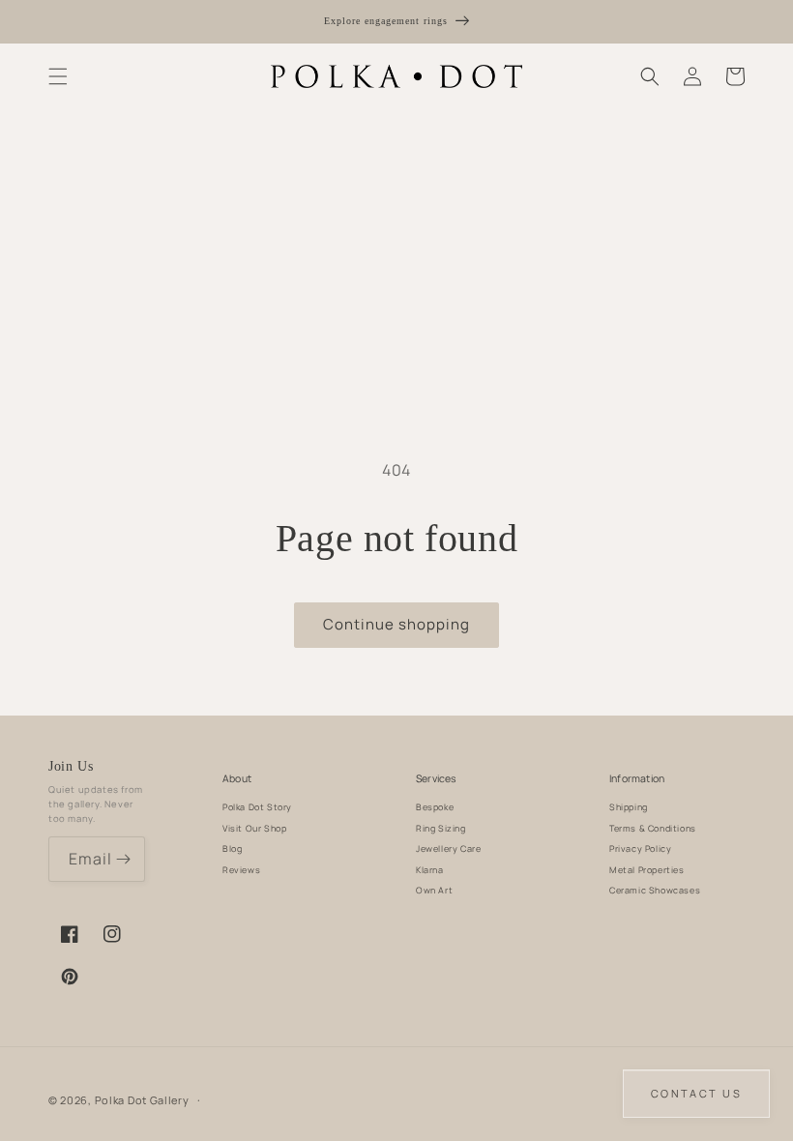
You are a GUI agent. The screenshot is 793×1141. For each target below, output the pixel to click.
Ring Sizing (441, 828)
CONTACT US (696, 1093)
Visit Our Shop (254, 828)
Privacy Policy (640, 848)
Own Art (434, 890)
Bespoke (435, 807)
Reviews (241, 869)
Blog (232, 848)
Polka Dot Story (257, 807)
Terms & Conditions (652, 828)
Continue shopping (396, 624)
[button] (58, 76)
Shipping (628, 807)
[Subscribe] (123, 859)
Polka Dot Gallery (142, 1100)
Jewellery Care (448, 848)
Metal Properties (647, 869)
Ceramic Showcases (654, 890)
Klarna (430, 869)
